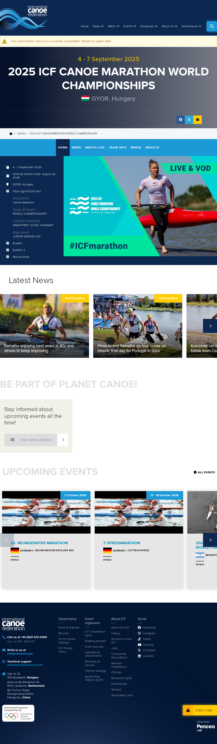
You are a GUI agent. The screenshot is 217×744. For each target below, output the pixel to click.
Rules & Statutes (68, 627)
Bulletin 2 (19, 250)
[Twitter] (189, 120)
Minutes (63, 633)
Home (85, 26)
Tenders (116, 689)
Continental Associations (119, 655)
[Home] (24, 18)
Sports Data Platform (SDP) (94, 678)
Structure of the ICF (121, 641)
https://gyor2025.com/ (27, 191)
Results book (21, 256)
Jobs (114, 648)
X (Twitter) (149, 650)
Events (21, 133)
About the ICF (120, 627)
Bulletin (17, 243)
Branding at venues (92, 663)
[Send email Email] (197, 120)
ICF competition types (95, 633)
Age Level (21, 232)
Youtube (148, 644)
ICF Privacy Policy (65, 650)
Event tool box (94, 646)
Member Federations (119, 665)
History (115, 633)
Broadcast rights (121, 678)
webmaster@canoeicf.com (25, 665)
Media (136, 147)
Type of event (24, 210)
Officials (116, 672)
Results (152, 147)
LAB (199, 730)
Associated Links (122, 695)
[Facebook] (180, 120)
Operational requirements (93, 654)
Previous (7, 326)
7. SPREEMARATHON (121, 543)
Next (210, 326)
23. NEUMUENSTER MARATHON (39, 543)
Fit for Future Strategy (66, 641)
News (96, 26)
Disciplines (147, 26)
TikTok (147, 639)
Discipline (21, 198)
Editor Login (204, 710)
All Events (206, 472)
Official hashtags (95, 670)
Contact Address (26, 221)
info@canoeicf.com (20, 653)
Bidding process (95, 641)
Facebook (149, 627)
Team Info (118, 147)
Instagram (149, 633)
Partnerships (119, 683)
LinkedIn (148, 656)
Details (15, 560)
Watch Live (95, 147)
